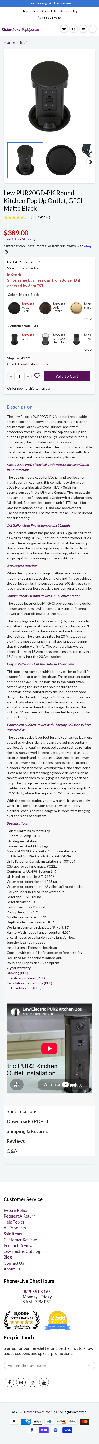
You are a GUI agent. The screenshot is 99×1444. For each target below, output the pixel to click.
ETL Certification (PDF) (24, 988)
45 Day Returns (60, 3)
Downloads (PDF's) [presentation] (27, 1121)
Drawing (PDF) (17, 973)
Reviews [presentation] (16, 1141)
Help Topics (14, 1222)
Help (35, 11)
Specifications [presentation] (22, 1111)
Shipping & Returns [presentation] (27, 1131)
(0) (44, 217)
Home (9, 42)
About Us (12, 1268)
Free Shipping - (38, 3)
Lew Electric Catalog (22, 1251)
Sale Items (13, 1233)
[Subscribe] (89, 1366)
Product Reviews (19, 1245)
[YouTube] (44, 1382)
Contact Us (49, 11)
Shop (25, 11)
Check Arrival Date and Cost (28, 364)
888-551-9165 (51, 17)
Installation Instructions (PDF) (29, 983)
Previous (8, 162)
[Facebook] (9, 1382)
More (14, 319)
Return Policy (68, 11)
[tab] (49, 407)
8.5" (23, 42)
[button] (37, 376)
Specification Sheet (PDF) (26, 978)
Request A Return (20, 1216)
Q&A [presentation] (12, 1151)
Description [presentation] (19, 407)
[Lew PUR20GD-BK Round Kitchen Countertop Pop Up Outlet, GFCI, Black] (49, 96)
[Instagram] (32, 1382)
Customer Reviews (21, 1239)
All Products (15, 1227)
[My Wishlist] (64, 29)
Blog (8, 1257)
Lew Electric (30, 268)
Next (90, 162)
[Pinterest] (21, 1382)
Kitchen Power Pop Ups (40, 1412)
